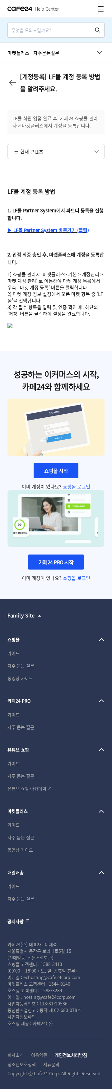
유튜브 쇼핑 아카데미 (26, 788)
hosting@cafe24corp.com (49, 997)
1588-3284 (51, 990)
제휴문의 (51, 1064)
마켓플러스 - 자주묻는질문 (33, 52)
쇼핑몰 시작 (56, 470)
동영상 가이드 (20, 678)
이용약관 (39, 1055)
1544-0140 (59, 984)
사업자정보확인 (21, 1017)
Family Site (21, 615)
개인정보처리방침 (71, 1055)
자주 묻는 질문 (20, 666)
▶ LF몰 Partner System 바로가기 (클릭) (48, 230)
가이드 (13, 653)
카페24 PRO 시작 (56, 562)
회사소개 (15, 1055)
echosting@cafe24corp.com (51, 977)
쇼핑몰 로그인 (76, 486)
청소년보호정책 (21, 1064)
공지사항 (15, 921)
